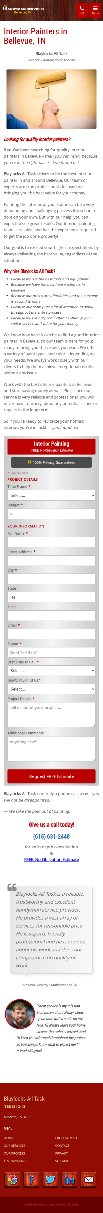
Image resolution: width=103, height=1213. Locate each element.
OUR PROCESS (14, 1153)
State (12, 588)
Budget (15, 505)
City (12, 570)
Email (14, 625)
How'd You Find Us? (24, 680)
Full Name (18, 533)
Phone (14, 644)
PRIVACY (61, 1153)
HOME (9, 1138)
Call (82, 13)
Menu (96, 10)
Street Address (22, 552)
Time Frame (19, 487)
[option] (51, 98)
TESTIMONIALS (15, 1161)
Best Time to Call (23, 662)
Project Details (21, 699)
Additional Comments (26, 733)
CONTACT (62, 1145)
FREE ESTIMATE (66, 1138)
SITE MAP (62, 1161)
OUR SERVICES (14, 1145)
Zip (12, 607)
